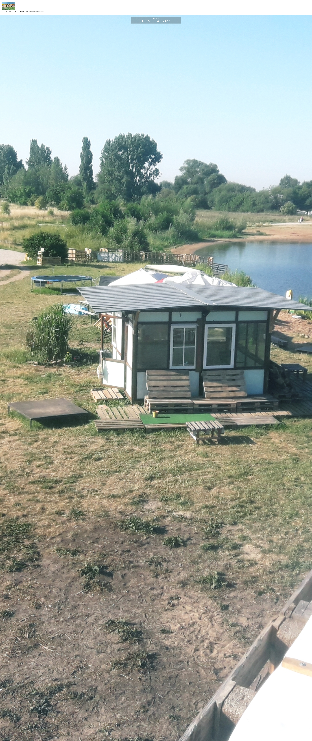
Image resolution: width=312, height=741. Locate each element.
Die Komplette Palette (15, 12)
